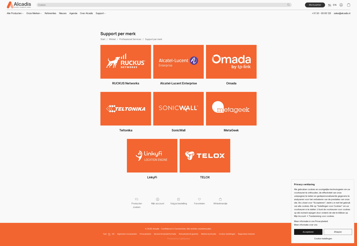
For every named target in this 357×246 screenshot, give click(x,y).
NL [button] (329, 4)
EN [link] (113, 234)
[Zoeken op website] (288, 5)
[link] (323, 237)
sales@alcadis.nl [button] (342, 13)
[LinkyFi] (152, 156)
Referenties (50, 13)
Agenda (73, 13)
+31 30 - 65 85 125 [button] (321, 13)
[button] (19, 4)
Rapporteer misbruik (246, 234)
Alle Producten (14, 13)
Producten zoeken (136, 205)
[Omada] (231, 62)
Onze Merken (33, 13)
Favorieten (199, 203)
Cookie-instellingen (227, 234)
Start (102, 39)
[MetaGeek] (231, 109)
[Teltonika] (125, 109)
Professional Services (130, 39)
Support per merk (153, 39)
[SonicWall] (178, 109)
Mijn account (157, 203)
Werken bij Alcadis (208, 234)
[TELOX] (205, 156)
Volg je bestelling (178, 203)
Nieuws (63, 13)
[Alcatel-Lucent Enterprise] (178, 62)
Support (100, 13)
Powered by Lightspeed (178, 238)
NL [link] (109, 234)
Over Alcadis (86, 13)
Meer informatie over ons (305, 225)
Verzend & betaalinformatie (165, 234)
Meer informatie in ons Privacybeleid (311, 221)
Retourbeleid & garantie (188, 234)
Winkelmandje (220, 203)
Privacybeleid (145, 234)
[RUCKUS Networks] (125, 62)
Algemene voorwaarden (127, 234)
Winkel (112, 39)
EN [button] (334, 4)
